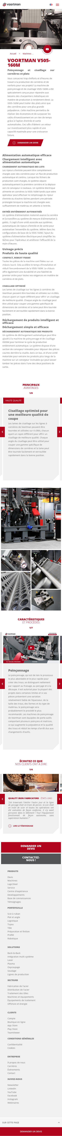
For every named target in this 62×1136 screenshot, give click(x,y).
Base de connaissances (19, 898)
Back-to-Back (14, 953)
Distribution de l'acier (18, 989)
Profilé (11, 934)
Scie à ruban (14, 913)
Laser (10, 960)
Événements (14, 1069)
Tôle (10, 927)
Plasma (11, 963)
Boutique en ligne (16, 1022)
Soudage (12, 970)
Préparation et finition (19, 931)
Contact (11, 1073)
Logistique (13, 920)
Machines (12, 880)
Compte (11, 1018)
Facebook (12, 1095)
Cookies (11, 1048)
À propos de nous (16, 1062)
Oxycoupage (14, 967)
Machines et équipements (21, 996)
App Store (12, 1025)
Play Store (12, 1029)
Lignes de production (18, 974)
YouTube (12, 1092)
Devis (10, 877)
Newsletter (13, 1085)
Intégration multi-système (21, 956)
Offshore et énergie (17, 1003)
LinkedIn (12, 1088)
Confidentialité (15, 1044)
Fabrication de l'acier (18, 986)
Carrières (12, 1066)
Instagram (13, 1099)
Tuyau (11, 924)
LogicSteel (13, 884)
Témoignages (14, 901)
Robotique (13, 938)
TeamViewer (14, 1032)
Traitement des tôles (18, 993)
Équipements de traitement (21, 1000)
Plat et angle (14, 917)
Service (11, 887)
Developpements (16, 894)
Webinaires (13, 1102)
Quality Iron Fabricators (30, 798)
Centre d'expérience (18, 891)
